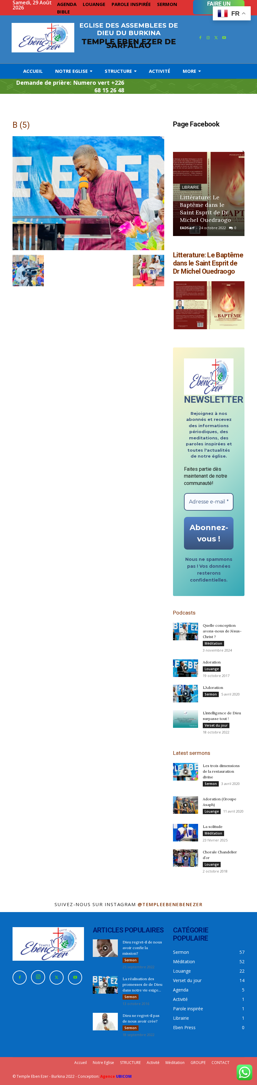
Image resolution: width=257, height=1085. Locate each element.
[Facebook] (200, 37)
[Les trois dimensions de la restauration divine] (185, 772)
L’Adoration (213, 687)
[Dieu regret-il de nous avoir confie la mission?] (105, 948)
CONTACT (220, 1062)
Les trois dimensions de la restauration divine (221, 771)
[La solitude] (185, 832)
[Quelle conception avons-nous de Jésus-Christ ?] (185, 631)
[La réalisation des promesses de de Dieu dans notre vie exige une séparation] (105, 985)
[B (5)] (88, 248)
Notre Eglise (103, 1062)
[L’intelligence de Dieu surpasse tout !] (185, 719)
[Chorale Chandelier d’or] (185, 858)
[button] (28, 270)
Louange (212, 669)
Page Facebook (196, 124)
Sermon (211, 694)
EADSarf (187, 227)
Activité (153, 1062)
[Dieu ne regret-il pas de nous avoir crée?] (105, 1021)
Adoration (212, 662)
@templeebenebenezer (170, 904)
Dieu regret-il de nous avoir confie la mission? (142, 948)
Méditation (213, 643)
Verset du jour (216, 725)
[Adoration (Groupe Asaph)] (185, 805)
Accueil (80, 1062)
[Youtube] (224, 37)
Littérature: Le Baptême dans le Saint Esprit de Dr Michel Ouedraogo (205, 208)
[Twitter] (216, 37)
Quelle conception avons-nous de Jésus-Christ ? (222, 631)
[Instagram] (208, 37)
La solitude (213, 826)
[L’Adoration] (185, 693)
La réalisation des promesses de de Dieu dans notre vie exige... (142, 984)
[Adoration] (185, 668)
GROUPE (198, 1062)
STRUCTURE (130, 1062)
